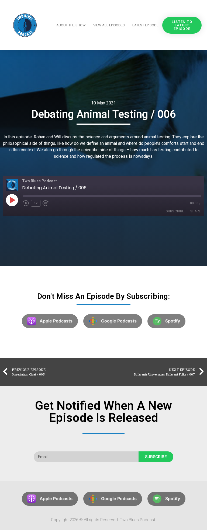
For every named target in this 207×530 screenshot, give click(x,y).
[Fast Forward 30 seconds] (47, 203)
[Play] (12, 200)
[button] (182, 25)
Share (195, 211)
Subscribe (175, 211)
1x (35, 203)
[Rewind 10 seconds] (26, 203)
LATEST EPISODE (145, 25)
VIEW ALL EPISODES (109, 25)
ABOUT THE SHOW (71, 25)
